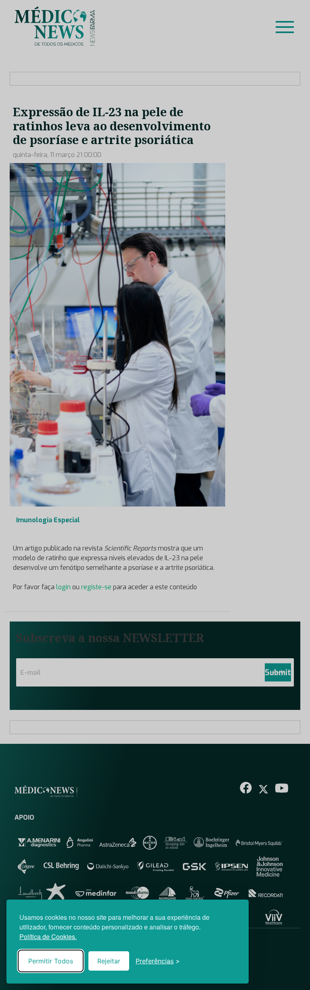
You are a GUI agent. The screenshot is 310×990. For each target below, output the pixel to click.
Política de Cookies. (48, 936)
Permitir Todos (50, 961)
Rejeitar (108, 961)
